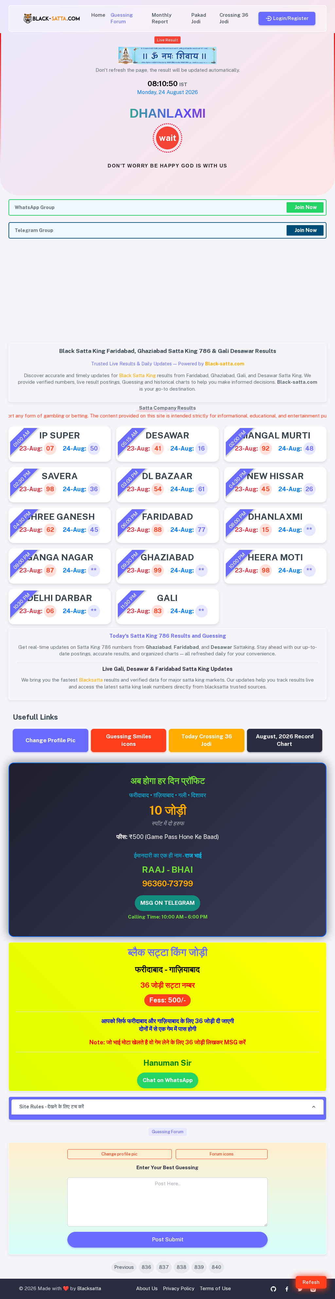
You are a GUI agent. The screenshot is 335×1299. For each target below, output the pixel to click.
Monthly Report (161, 18)
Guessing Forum (122, 18)
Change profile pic (119, 1154)
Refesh (311, 1282)
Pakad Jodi (198, 18)
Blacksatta (89, 1288)
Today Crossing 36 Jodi (206, 740)
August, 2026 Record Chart (284, 740)
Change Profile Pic (51, 740)
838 (181, 1267)
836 (146, 1267)
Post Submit (168, 1239)
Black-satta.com (224, 363)
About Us (147, 1288)
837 (164, 1267)
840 (216, 1267)
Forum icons (222, 1154)
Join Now (306, 207)
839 (199, 1267)
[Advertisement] (167, 294)
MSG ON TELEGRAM (167, 903)
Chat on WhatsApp (168, 1080)
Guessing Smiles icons (128, 740)
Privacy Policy (178, 1288)
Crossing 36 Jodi (234, 18)
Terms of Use (215, 1288)
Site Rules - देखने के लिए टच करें (51, 1106)
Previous (124, 1267)
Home (98, 15)
